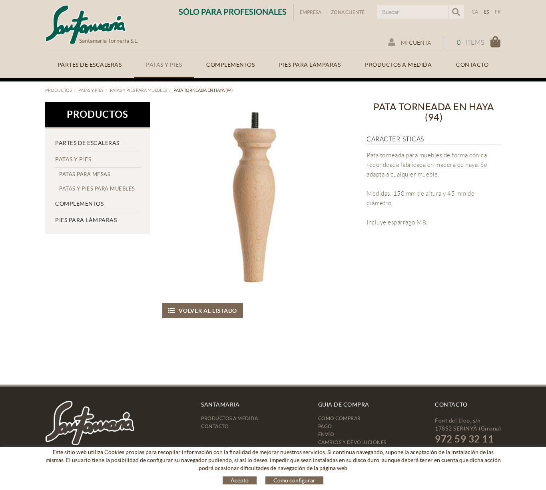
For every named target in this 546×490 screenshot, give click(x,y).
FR (498, 11)
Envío (326, 434)
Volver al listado (208, 310)
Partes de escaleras (87, 143)
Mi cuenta (415, 43)
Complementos (79, 203)
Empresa (310, 12)
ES (486, 11)
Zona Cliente (348, 12)
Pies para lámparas (86, 220)
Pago (325, 426)
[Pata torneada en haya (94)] (255, 195)
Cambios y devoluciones (352, 442)
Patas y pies (91, 90)
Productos (58, 90)
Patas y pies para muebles (138, 90)
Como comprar (339, 418)
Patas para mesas (84, 174)
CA (475, 11)
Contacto (215, 426)
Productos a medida (229, 418)
